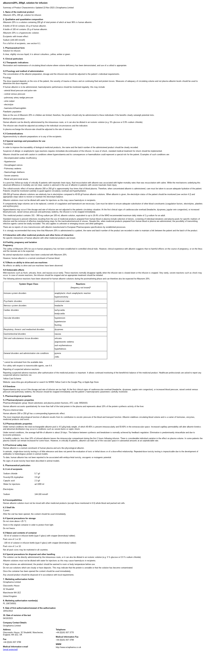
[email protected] (10, 649)
